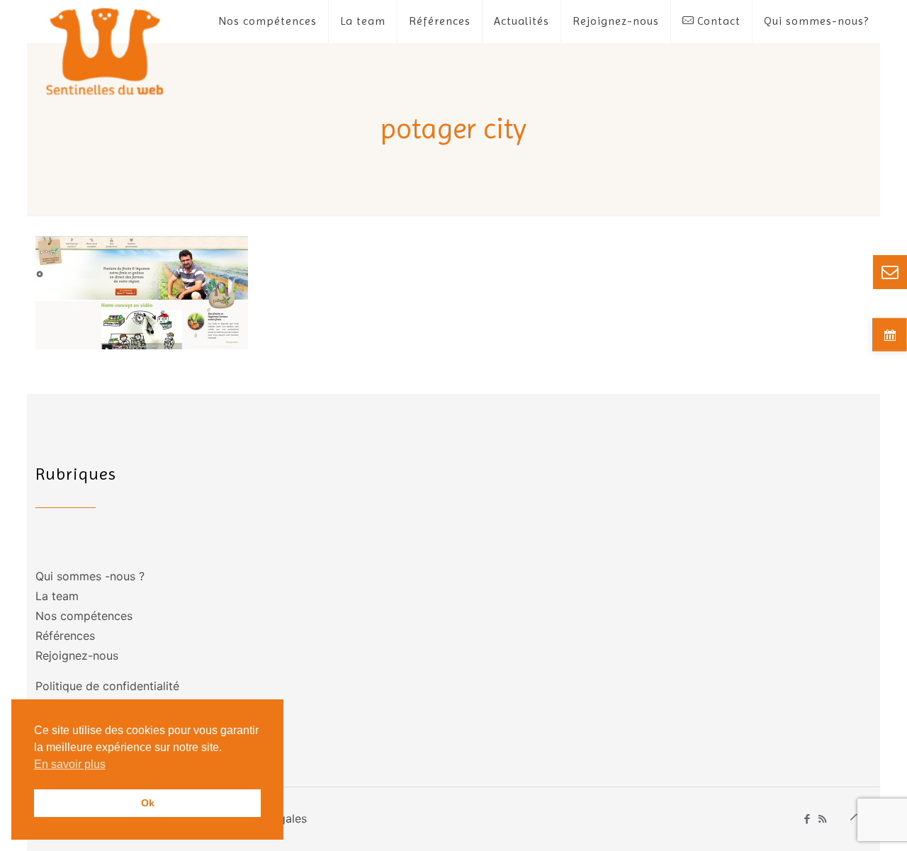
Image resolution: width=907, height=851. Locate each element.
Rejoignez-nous (76, 655)
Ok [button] (147, 802)
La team (57, 596)
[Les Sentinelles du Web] (105, 50)
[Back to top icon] (857, 817)
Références (65, 636)
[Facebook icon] (807, 818)
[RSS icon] (822, 818)
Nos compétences (84, 616)
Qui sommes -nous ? (90, 576)
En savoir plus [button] (70, 764)
